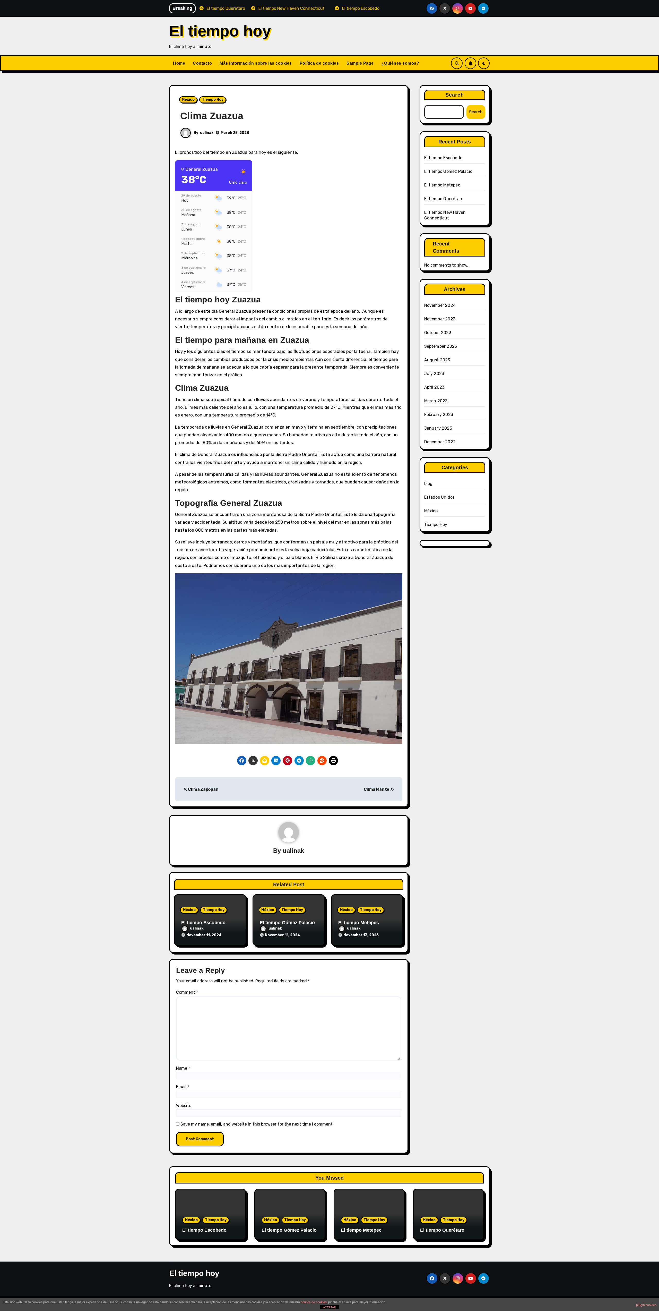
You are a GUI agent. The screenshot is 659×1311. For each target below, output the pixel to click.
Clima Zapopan (202, 789)
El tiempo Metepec (358, 922)
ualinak (206, 133)
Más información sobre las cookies (256, 63)
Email (182, 1086)
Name (183, 1068)
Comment (187, 992)
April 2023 (434, 387)
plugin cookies (646, 1305)
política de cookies (314, 1302)
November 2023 (440, 319)
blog (428, 483)
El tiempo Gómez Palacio (287, 922)
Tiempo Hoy (212, 99)
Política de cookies (319, 63)
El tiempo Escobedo (203, 922)
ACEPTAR (329, 1307)
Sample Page (360, 63)
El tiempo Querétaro (444, 198)
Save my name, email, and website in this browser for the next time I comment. (257, 1124)
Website (183, 1105)
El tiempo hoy (220, 31)
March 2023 (436, 400)
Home (179, 63)
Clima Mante (377, 789)
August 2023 (437, 359)
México (188, 99)
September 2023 (440, 346)
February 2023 (438, 414)
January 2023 (438, 428)
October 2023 (437, 332)
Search (454, 95)
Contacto (202, 63)
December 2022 (440, 441)
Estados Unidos (439, 497)
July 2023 (434, 373)
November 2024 (440, 305)
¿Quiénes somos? (400, 63)
